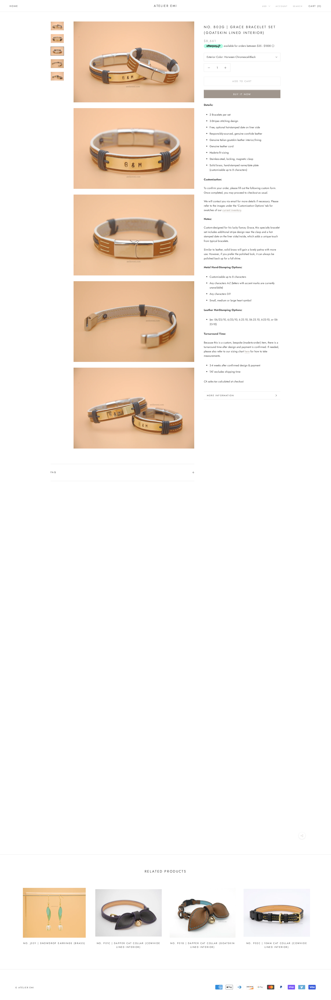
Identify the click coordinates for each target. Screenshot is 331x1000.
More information (220, 395)
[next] (319, 916)
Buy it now (242, 94)
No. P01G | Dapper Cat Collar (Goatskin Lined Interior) (202, 945)
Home (14, 6)
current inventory (231, 210)
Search (297, 6)
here (247, 351)
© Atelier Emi (24, 987)
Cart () (315, 6)
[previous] (12, 916)
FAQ (53, 472)
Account (282, 6)
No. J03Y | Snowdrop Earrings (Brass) (54, 943)
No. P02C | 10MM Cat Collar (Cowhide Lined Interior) (276, 945)
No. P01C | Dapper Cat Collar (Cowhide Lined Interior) (128, 945)
